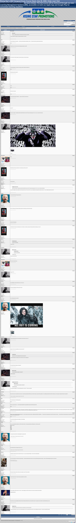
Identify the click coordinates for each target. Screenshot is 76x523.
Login (74, 22)
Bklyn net (2, 106)
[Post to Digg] (73, 522)
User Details (52, 26)
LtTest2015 (2, 220)
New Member (73, 24)
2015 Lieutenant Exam (17, 520)
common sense (3, 70)
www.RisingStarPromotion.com (12, 3)
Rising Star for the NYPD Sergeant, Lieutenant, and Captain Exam (8, 520)
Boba (1, 84)
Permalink (73, 44)
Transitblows (2, 44)
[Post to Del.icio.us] (74, 522)
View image (11, 153)
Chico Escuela (3, 155)
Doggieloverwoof (3, 111)
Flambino (2, 193)
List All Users (23, 26)
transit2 (2, 347)
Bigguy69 (2, 281)
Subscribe (73, 520)
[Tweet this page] (71, 522)
